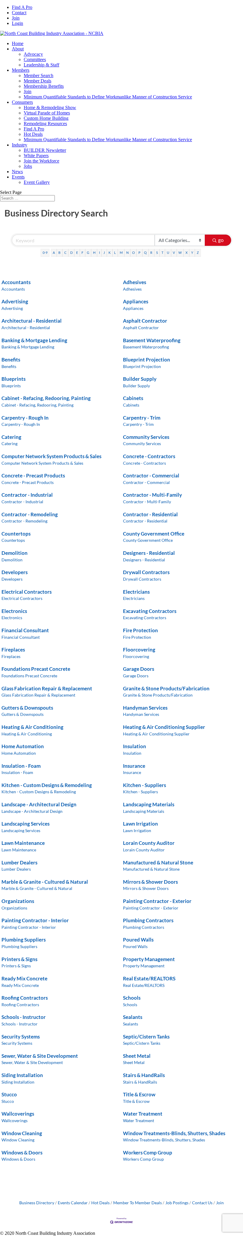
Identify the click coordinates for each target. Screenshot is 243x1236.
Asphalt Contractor (145, 321)
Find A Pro (22, 7)
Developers (14, 572)
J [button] (104, 252)
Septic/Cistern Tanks (146, 1036)
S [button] (157, 252)
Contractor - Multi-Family (152, 495)
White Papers (36, 155)
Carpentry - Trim (141, 418)
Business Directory (36, 1202)
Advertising (14, 301)
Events (18, 176)
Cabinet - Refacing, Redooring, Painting (46, 398)
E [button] (77, 252)
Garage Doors (138, 669)
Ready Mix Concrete (24, 978)
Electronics (14, 611)
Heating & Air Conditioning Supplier (164, 727)
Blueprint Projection (146, 359)
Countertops (16, 534)
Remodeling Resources (45, 123)
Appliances (135, 301)
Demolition (14, 553)
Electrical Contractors (26, 592)
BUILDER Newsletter (45, 150)
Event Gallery (37, 182)
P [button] (139, 252)
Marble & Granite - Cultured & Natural (44, 882)
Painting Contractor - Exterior (157, 901)
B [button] (59, 252)
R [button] (151, 252)
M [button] (121, 252)
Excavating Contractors (149, 611)
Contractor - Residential (150, 514)
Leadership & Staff (41, 64)
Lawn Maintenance (23, 843)
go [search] (220, 240)
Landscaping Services (25, 824)
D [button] (71, 252)
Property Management (149, 959)
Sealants (132, 1017)
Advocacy (33, 54)
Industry (19, 144)
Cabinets (133, 398)
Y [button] (192, 252)
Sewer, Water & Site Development (39, 1056)
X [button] (187, 252)
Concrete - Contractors (149, 456)
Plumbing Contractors (148, 920)
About (18, 48)
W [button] (180, 252)
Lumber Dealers (19, 862)
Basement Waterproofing (151, 340)
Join (16, 17)
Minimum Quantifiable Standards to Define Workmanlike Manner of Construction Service (108, 96)
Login (17, 23)
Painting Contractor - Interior (35, 920)
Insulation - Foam (21, 766)
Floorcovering (139, 649)
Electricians (136, 592)
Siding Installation (22, 1075)
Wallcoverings (17, 1114)
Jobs (28, 166)
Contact (19, 12)
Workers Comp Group (147, 1152)
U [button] (168, 252)
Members (20, 70)
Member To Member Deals (137, 1202)
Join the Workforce (41, 160)
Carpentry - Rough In (25, 418)
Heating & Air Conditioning (32, 727)
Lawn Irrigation (140, 824)
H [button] (94, 252)
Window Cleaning (21, 1133)
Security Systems (20, 1036)
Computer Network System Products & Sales (51, 456)
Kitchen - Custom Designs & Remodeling (46, 785)
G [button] (88, 252)
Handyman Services (145, 708)
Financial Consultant (25, 630)
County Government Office (153, 534)
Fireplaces (13, 649)
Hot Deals (33, 134)
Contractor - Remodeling (29, 514)
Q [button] (145, 252)
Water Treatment (142, 1114)
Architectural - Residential (31, 321)
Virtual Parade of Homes (47, 112)
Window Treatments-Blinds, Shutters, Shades (174, 1133)
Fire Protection (140, 630)
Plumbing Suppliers (23, 939)
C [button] (65, 252)
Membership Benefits (44, 86)
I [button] (99, 252)
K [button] (109, 252)
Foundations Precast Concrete (35, 669)
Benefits (10, 359)
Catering (11, 437)
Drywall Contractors (146, 572)
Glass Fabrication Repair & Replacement (46, 688)
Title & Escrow (139, 1094)
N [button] (127, 252)
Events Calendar (73, 1202)
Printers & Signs (19, 959)
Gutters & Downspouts (27, 708)
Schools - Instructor (23, 1017)
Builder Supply (139, 379)
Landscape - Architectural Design (38, 804)
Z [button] (198, 252)
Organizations (17, 901)
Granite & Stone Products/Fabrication (166, 688)
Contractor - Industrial (27, 495)
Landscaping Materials (148, 804)
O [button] (133, 252)
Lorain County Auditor (149, 843)
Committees (35, 59)
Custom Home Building (46, 118)
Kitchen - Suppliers (144, 785)
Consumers (22, 102)
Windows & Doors (21, 1152)
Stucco (9, 1094)
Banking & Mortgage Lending (34, 340)
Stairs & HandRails (144, 1075)
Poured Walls (138, 939)
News (17, 171)
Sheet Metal (137, 1056)
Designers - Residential (149, 553)
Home (17, 43)
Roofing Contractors (24, 998)
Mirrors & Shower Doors (150, 882)
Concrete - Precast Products (33, 475)
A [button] (54, 252)
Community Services (146, 437)
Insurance (134, 766)
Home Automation (22, 746)
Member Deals (37, 80)
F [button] (82, 252)
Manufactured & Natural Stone (158, 862)
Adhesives (134, 282)
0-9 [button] (45, 252)
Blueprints (13, 379)
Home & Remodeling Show (50, 107)
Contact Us (202, 1202)
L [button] (115, 252)
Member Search (38, 75)
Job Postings (176, 1202)
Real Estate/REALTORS (149, 978)
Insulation (134, 746)
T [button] (162, 252)
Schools (131, 998)
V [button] (174, 252)
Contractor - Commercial (151, 475)
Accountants (16, 282)
